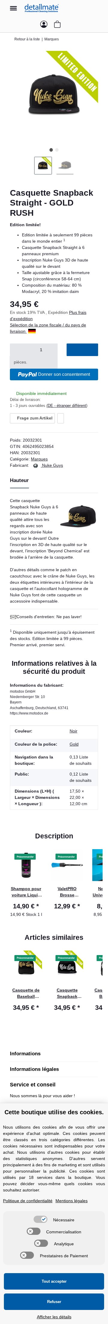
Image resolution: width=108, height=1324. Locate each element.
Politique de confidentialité (27, 1200)
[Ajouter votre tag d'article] (60, 418)
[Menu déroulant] (13, 5)
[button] (97, 8)
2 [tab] (56, 149)
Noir (73, 731)
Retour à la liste (27, 39)
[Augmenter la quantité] (38, 362)
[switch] (40, 1219)
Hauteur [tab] (19, 480)
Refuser (54, 1301)
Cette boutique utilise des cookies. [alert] (54, 1112)
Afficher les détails (54, 1316)
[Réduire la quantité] (17, 349)
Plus (73, 312)
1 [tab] (51, 149)
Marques (39, 459)
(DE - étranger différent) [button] (66, 405)
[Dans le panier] (82, 349)
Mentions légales (72, 1200)
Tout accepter (54, 1281)
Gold (74, 744)
